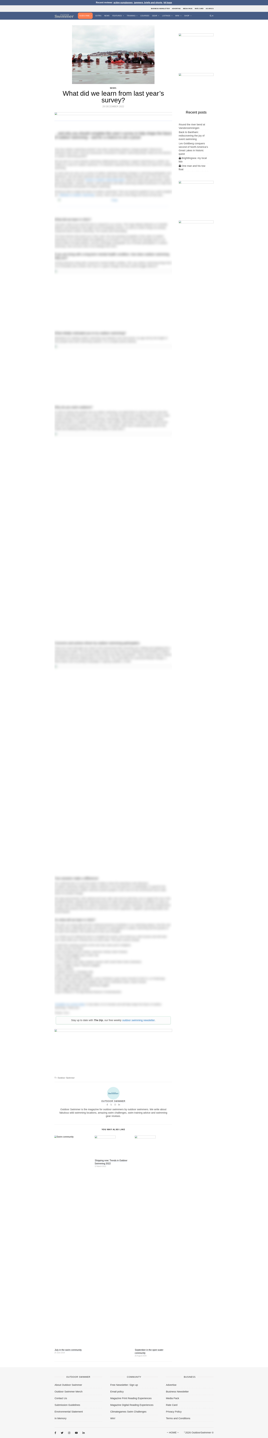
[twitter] (62, 1432)
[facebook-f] (55, 1432)
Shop (186, 16)
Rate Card (199, 8)
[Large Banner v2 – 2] (113, 1048)
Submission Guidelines (67, 1405)
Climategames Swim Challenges (128, 1411)
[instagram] (69, 1432)
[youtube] (76, 1432)
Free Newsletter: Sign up (124, 1385)
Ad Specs (210, 8)
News (107, 16)
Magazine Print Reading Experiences (131, 1398)
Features (117, 16)
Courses (144, 16)
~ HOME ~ (173, 1432)
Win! (177, 16)
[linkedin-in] (83, 1432)
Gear (154, 16)
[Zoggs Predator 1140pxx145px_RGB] (113, 119)
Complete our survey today (70, 1004)
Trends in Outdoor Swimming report (105, 179)
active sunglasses (123, 2)
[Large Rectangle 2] (196, 195)
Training (131, 16)
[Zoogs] (113, 205)
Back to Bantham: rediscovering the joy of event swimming (191, 136)
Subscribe (84, 16)
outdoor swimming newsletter (138, 1020)
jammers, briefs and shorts (148, 2)
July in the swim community (68, 1350)
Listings (166, 16)
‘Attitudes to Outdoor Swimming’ (77, 195)
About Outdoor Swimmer (68, 1385)
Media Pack (187, 8)
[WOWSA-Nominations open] (196, 48)
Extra (98, 16)
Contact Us (61, 1398)
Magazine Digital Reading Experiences (131, 1405)
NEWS (113, 88)
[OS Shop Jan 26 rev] (196, 87)
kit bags (168, 2)
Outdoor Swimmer (66, 1078)
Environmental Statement (69, 1411)
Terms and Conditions (178, 1418)
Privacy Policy (174, 1411)
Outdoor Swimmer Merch (68, 1391)
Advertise (176, 8)
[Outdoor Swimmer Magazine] (64, 16)
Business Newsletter (160, 8)
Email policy (117, 1391)
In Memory (60, 1418)
